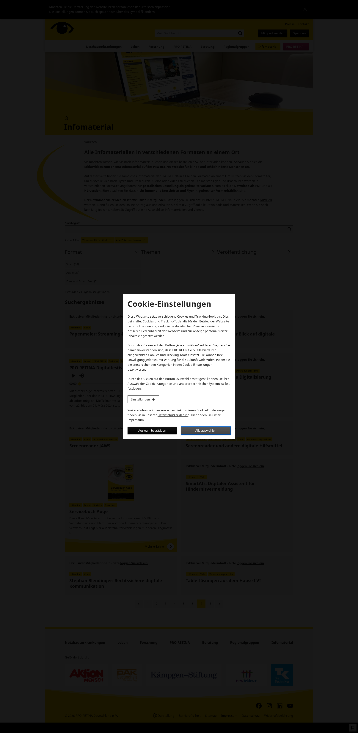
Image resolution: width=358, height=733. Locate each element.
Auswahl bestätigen (152, 430)
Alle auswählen (205, 430)
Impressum (136, 420)
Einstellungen (140, 399)
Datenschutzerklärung (173, 415)
